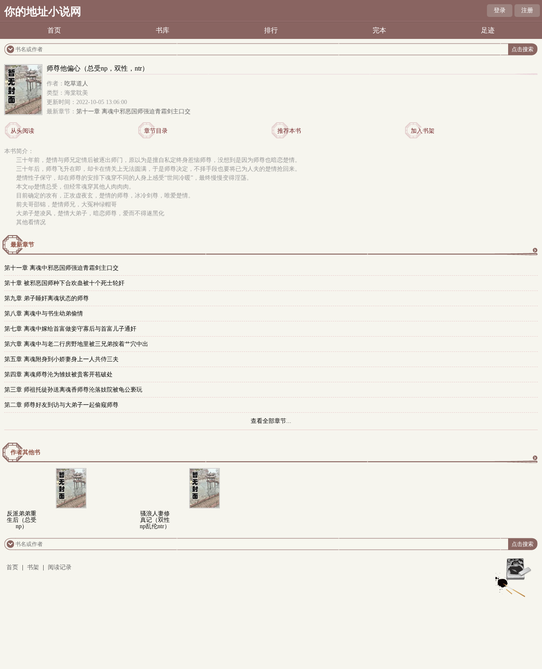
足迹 (488, 30)
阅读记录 (60, 567)
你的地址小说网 (42, 11)
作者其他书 (25, 452)
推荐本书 (289, 131)
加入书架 (422, 131)
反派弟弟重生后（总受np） (21, 519)
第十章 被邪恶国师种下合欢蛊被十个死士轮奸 (64, 283)
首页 (54, 30)
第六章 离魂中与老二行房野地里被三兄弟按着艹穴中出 (76, 344)
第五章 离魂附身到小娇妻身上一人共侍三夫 (61, 359)
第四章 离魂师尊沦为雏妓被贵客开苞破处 (58, 374)
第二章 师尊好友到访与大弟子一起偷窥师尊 (61, 405)
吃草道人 (76, 83)
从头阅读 (22, 131)
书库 (162, 30)
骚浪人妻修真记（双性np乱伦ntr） (155, 519)
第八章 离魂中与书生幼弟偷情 (43, 313)
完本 (379, 30)
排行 (271, 30)
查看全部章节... (271, 421)
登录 (500, 10)
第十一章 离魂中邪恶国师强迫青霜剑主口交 (133, 111)
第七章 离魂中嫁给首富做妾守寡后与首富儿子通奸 (70, 329)
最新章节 (22, 244)
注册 (527, 10)
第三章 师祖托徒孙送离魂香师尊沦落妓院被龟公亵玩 (73, 390)
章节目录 (156, 131)
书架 (33, 567)
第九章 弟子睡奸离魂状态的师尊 (46, 298)
